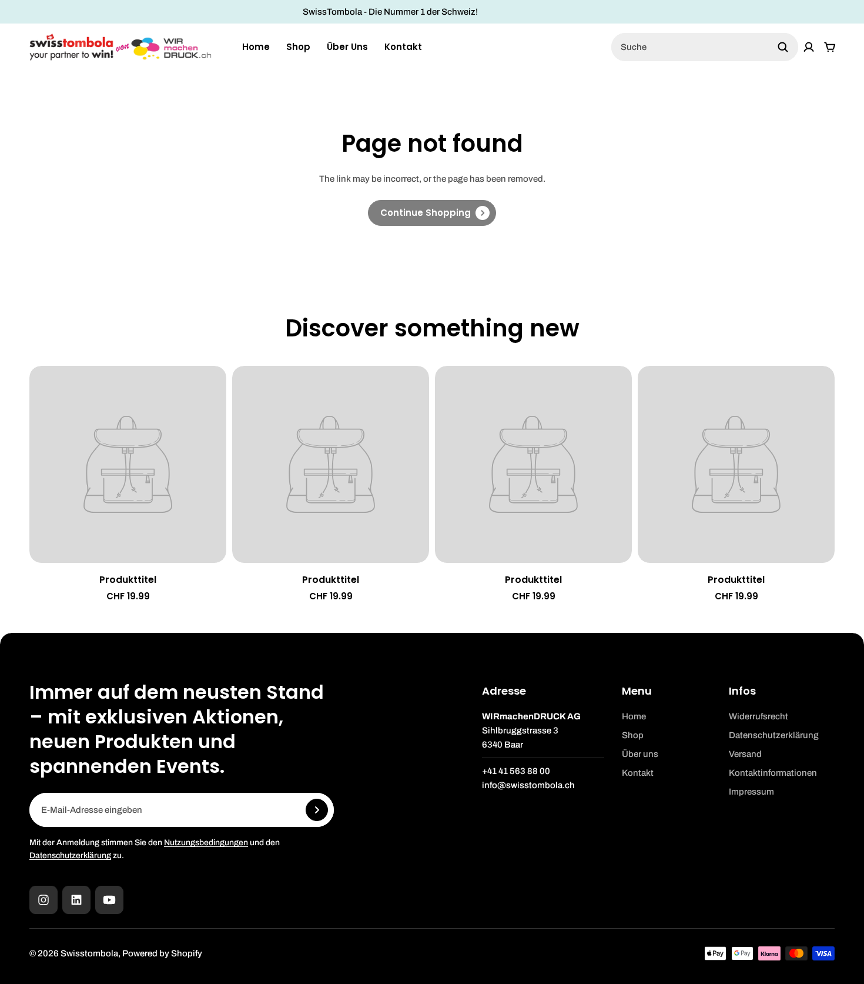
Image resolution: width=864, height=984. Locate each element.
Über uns (347, 47)
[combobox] (704, 47)
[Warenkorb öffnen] (829, 47)
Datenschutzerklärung (70, 855)
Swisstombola (89, 953)
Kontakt (403, 47)
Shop (298, 47)
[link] (432, 213)
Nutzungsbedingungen (206, 842)
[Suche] (783, 47)
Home (256, 47)
